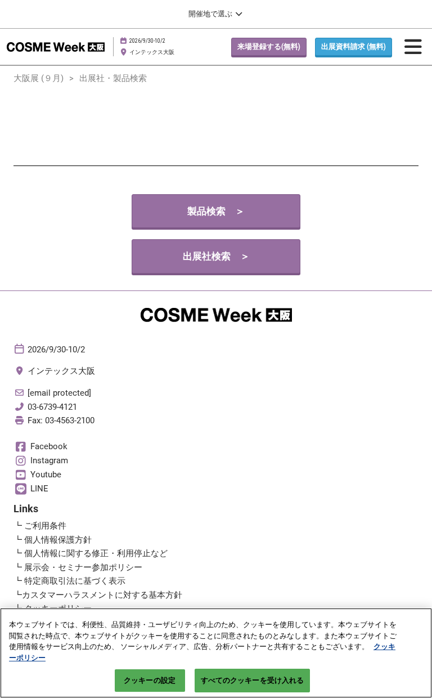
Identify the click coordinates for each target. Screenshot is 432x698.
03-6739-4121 (52, 407)
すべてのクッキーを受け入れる (252, 680)
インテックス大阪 (151, 52)
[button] (269, 47)
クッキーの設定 (150, 680)
